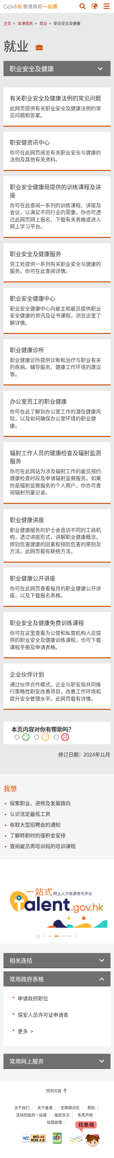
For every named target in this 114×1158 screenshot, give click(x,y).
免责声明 (85, 1115)
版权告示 (62, 1115)
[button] (82, 6)
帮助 (91, 1108)
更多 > (25, 1030)
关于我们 (21, 1108)
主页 (7, 23)
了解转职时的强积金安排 (38, 835)
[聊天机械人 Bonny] (88, 1135)
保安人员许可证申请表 (43, 1015)
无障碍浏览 (69, 1108)
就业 (43, 23)
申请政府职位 (33, 998)
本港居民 (25, 23)
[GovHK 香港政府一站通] (30, 6)
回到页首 (54, 1091)
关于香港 (45, 1108)
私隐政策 (54, 1122)
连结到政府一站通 (31, 1115)
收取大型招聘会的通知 (35, 825)
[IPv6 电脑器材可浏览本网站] (56, 1137)
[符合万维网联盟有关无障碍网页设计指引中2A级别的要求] (33, 1138)
